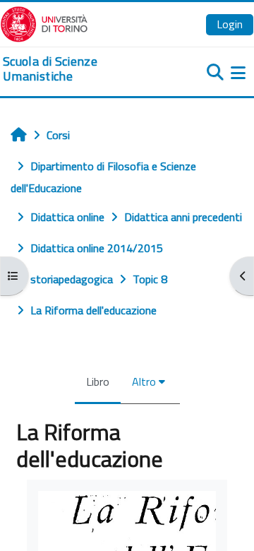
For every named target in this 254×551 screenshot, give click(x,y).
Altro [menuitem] (144, 381)
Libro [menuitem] (97, 381)
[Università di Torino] (44, 22)
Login (230, 24)
